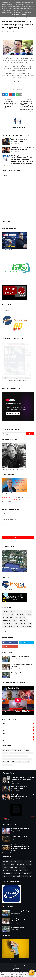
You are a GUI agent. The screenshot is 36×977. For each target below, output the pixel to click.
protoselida (24, 380)
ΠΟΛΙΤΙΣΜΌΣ (23, 620)
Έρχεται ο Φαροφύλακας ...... (20, 836)
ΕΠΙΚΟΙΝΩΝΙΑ (20, 614)
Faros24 (5, 31)
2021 (18, 740)
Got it (23, 15)
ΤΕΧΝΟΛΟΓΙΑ (18, 623)
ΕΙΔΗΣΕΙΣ (8, 90)
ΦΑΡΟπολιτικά (26, 626)
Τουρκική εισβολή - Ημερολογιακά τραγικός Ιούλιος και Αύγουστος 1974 (22, 779)
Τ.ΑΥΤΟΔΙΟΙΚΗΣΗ (7, 623)
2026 (18, 723)
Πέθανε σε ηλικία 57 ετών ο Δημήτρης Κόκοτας (20, 140)
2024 (18, 730)
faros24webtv (6, 632)
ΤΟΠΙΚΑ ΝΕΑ (27, 623)
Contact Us (23, 966)
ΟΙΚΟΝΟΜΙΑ (13, 617)
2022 (18, 737)
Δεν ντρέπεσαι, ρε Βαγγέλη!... (20, 656)
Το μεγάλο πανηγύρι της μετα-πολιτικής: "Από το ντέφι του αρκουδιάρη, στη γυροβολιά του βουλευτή (21, 847)
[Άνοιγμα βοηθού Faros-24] (31, 972)
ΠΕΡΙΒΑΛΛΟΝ (6, 620)
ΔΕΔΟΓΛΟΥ (28, 611)
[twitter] (26, 642)
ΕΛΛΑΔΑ (14, 90)
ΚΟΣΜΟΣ (28, 614)
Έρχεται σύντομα (7, 497)
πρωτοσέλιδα (11, 380)
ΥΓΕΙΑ (4, 626)
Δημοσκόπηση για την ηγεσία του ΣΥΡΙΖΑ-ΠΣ (22, 665)
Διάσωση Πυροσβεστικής (10, 499)
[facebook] (10, 642)
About (17, 966)
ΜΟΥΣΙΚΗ (5, 617)
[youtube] (10, 646)
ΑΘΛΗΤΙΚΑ (6, 611)
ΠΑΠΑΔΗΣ (22, 617)
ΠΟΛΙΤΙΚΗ (20, 90)
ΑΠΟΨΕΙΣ (13, 611)
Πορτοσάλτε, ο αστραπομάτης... (21, 828)
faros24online (23, 969)
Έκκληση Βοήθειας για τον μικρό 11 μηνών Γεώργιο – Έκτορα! (22, 148)
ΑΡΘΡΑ (20, 611)
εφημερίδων (18, 380)
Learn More (15, 15)
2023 (18, 733)
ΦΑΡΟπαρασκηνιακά (14, 626)
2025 (18, 727)
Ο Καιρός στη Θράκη (17, 673)
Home (11, 966)
